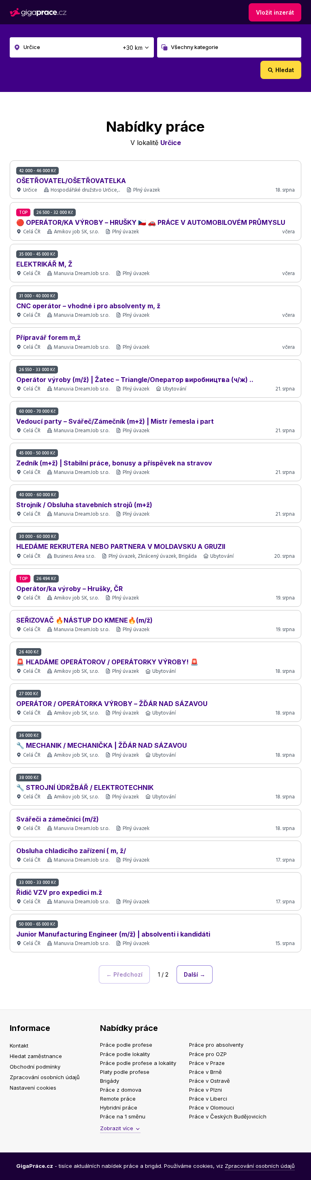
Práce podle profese (126, 1044)
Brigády (109, 1081)
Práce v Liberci (208, 1098)
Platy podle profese (124, 1072)
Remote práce (118, 1098)
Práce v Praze (207, 1063)
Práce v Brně (205, 1072)
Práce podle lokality (125, 1054)
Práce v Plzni (205, 1089)
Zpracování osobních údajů (45, 1077)
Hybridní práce (118, 1107)
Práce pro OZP (208, 1054)
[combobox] (82, 47)
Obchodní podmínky (35, 1066)
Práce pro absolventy (216, 1044)
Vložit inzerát (275, 12)
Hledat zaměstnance (36, 1056)
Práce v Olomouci (211, 1107)
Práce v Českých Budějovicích (227, 1116)
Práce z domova (120, 1089)
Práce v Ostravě (209, 1081)
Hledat (284, 69)
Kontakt (19, 1045)
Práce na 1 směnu (122, 1116)
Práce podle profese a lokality (138, 1063)
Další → (194, 974)
